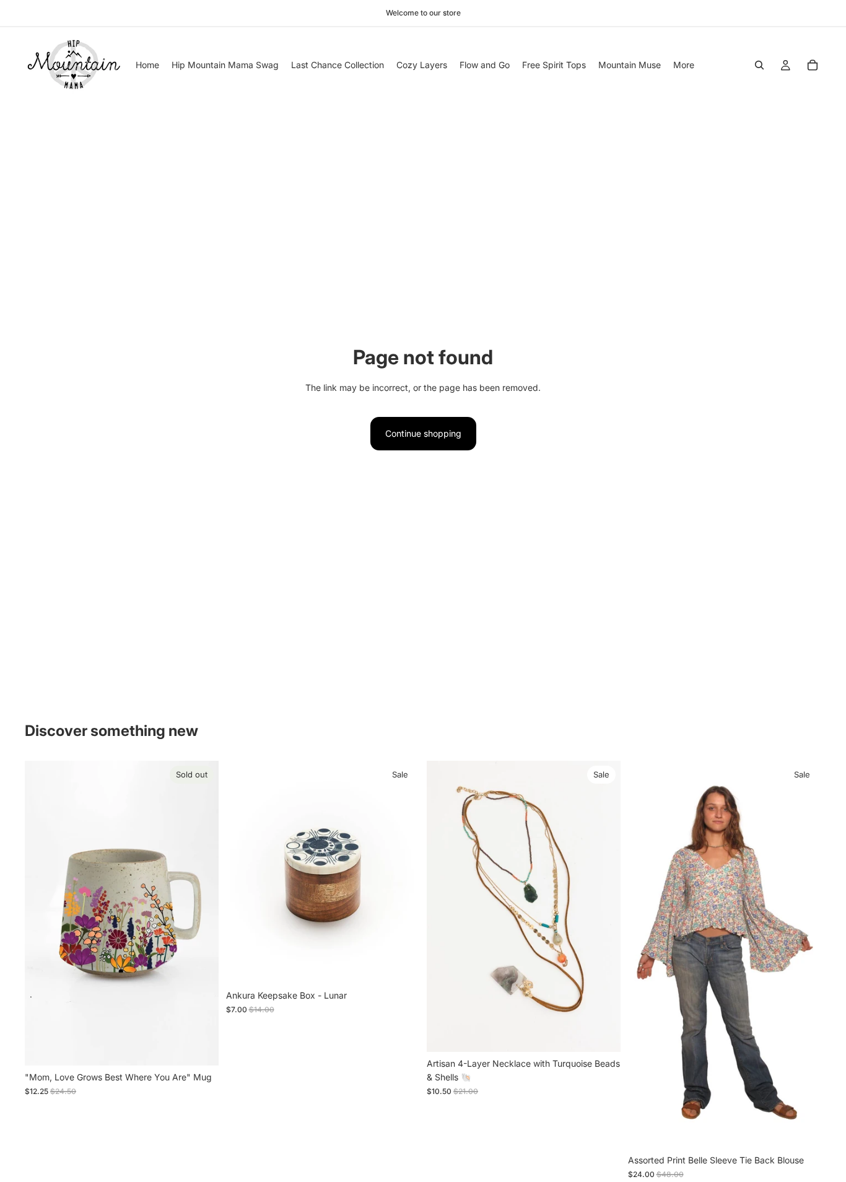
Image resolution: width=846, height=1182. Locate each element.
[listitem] (683, 65)
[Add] (400, 965)
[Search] (759, 65)
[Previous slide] (244, 872)
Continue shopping (423, 433)
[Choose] (802, 1130)
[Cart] (812, 65)
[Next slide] (400, 872)
